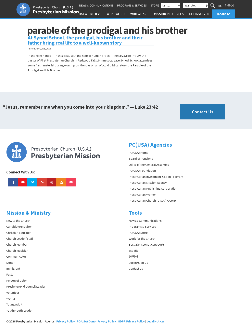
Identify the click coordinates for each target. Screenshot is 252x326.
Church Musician (17, 250)
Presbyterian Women (143, 195)
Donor (10, 263)
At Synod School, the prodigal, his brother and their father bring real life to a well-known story (85, 40)
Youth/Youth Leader (19, 310)
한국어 (229, 5)
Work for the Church (142, 238)
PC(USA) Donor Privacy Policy (96, 321)
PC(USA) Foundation (142, 170)
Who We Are (139, 14)
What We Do (116, 14)
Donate (223, 14)
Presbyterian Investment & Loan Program (156, 177)
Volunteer (12, 292)
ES (220, 5)
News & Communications (96, 5)
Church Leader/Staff (19, 238)
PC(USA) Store (138, 233)
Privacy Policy (65, 321)
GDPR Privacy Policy (131, 321)
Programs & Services (132, 5)
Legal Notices (156, 321)
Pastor (10, 274)
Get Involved (199, 14)
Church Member (17, 244)
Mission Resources (169, 14)
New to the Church (18, 221)
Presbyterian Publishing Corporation (153, 188)
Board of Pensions (141, 158)
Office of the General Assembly (149, 165)
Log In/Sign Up (138, 263)
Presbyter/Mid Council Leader (25, 286)
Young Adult (14, 304)
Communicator (16, 256)
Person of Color (16, 280)
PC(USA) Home (138, 153)
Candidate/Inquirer (19, 226)
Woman (11, 298)
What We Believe (88, 14)
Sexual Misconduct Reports (147, 244)
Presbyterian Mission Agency (148, 182)
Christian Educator (18, 233)
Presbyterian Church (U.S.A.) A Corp (152, 200)
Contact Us (202, 112)
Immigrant (13, 268)
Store (154, 5)
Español (134, 250)
